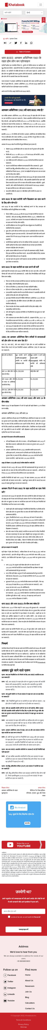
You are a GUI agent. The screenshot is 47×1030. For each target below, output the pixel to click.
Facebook (11, 975)
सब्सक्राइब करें (23, 929)
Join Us (28, 991)
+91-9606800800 (23, 961)
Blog (27, 997)
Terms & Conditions (23, 1020)
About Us (29, 980)
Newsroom (29, 986)
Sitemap (23, 1027)
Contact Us (30, 1008)
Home (27, 975)
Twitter (10, 981)
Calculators (30, 1003)
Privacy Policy (23, 1024)
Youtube (11, 1000)
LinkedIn (11, 994)
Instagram (11, 988)
